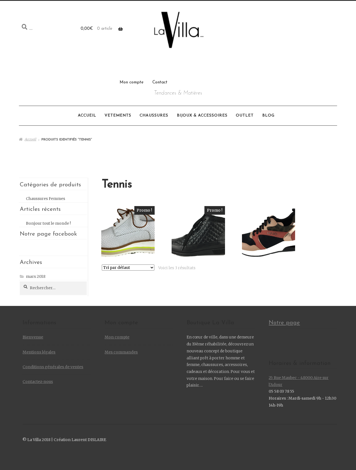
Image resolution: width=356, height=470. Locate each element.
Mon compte (132, 82)
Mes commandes (121, 352)
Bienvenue (33, 337)
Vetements (118, 115)
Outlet (245, 115)
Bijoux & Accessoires (202, 115)
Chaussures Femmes (45, 198)
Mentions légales (39, 352)
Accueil (87, 115)
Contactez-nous (38, 381)
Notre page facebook (48, 234)
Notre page (284, 323)
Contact (159, 82)
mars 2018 (35, 276)
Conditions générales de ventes (53, 367)
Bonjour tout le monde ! (48, 223)
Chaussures (154, 115)
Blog (268, 115)
